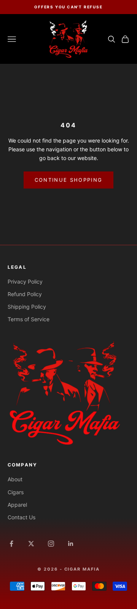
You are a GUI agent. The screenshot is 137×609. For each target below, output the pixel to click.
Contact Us (21, 517)
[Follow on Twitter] (31, 543)
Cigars (16, 492)
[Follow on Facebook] (11, 543)
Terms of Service (28, 319)
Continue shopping (69, 180)
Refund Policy (25, 294)
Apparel (17, 504)
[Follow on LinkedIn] (71, 543)
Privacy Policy (25, 281)
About (15, 479)
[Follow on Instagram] (51, 543)
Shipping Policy (27, 306)
